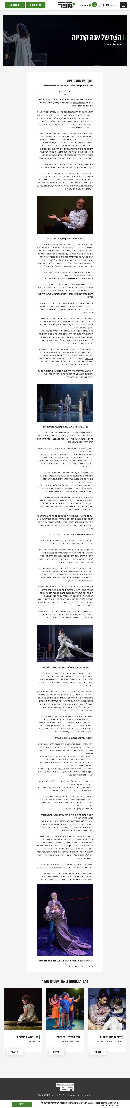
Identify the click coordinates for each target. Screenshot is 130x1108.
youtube (107, 5)
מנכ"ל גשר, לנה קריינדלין (83, 349)
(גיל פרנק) (49, 682)
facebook (103, 5)
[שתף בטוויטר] (69, 91)
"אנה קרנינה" (61, 349)
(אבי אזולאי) (79, 488)
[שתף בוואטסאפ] (60, 91)
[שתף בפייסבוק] (65, 91)
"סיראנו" (62, 769)
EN (112, 5)
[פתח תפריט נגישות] (94, 4)
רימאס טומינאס (79, 102)
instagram (99, 5)
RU (117, 5)
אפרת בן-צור (74, 516)
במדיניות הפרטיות (108, 1105)
